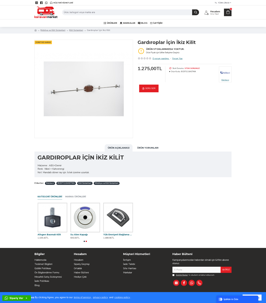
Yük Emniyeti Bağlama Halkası (118, 234)
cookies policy (122, 297)
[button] (84, 241)
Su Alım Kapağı (79, 234)
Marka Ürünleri (75, 196)
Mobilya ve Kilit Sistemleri (52, 30)
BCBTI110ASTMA (66, 183)
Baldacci (50, 183)
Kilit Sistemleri (76, 30)
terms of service (82, 297)
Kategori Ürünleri (50, 196)
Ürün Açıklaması (118, 147)
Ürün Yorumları (147, 147)
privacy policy (100, 297)
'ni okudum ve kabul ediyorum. (195, 275)
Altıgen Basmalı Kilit (49, 234)
